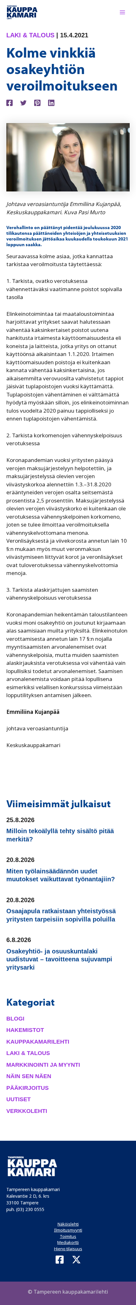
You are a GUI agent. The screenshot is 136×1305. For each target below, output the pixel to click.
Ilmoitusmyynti (68, 1230)
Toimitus (68, 1236)
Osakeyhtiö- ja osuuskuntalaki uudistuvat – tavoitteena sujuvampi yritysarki (59, 959)
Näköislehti (68, 1224)
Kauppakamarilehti (37, 1042)
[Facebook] (9, 102)
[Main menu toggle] (122, 12)
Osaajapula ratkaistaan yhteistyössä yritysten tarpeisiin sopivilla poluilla (61, 915)
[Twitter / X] (76, 1259)
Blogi (15, 1018)
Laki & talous (30, 35)
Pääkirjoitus (27, 1088)
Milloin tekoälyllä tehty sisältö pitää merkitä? (60, 835)
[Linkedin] (51, 102)
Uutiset (18, 1099)
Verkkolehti (26, 1111)
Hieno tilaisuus (68, 1249)
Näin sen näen (28, 1076)
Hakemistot (25, 1030)
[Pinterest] (37, 102)
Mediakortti (68, 1242)
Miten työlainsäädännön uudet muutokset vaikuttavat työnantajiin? (60, 875)
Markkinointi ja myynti (43, 1065)
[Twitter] (23, 102)
